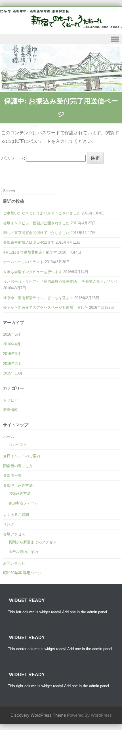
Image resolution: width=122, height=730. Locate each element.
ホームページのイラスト (23, 262)
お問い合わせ (14, 563)
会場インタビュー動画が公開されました (36, 223)
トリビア (10, 400)
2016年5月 (11, 334)
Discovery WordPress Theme (38, 715)
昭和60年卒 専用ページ (22, 573)
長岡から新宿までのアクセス (32, 542)
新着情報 (10, 410)
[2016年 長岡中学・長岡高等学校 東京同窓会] (61, 19)
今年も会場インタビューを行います (32, 272)
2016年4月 (11, 344)
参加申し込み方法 (18, 485)
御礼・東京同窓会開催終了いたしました (36, 233)
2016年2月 (11, 363)
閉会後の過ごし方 (18, 466)
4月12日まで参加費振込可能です (30, 252)
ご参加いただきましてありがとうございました (42, 213)
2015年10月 (12, 373)
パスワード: (13, 158)
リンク (8, 524)
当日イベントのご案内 (21, 456)
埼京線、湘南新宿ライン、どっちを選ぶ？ (38, 298)
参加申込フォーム (23, 503)
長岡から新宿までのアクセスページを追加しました (45, 307)
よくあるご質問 (16, 514)
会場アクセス (14, 534)
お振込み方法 (20, 493)
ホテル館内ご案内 (23, 552)
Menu (61, 39)
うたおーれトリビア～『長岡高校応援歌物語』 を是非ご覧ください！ (61, 281)
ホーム (8, 437)
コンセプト (18, 444)
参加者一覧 (12, 475)
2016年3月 (11, 354)
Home (35, 125)
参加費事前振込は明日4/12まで (28, 242)
